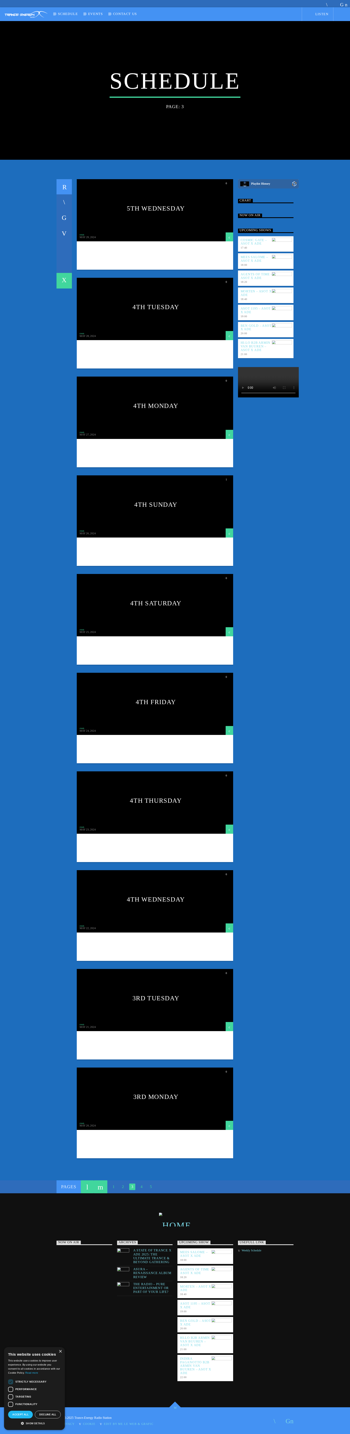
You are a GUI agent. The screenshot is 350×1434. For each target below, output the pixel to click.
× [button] (60, 1351)
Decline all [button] (47, 1414)
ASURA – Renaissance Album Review (152, 1273)
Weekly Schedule (251, 1250)
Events (95, 14)
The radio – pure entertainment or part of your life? (151, 1287)
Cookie (89, 1423)
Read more (31, 1372)
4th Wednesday (156, 899)
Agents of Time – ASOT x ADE (257, 276)
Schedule (68, 14)
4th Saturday (155, 603)
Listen (321, 14)
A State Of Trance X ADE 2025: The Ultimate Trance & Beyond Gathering (152, 1256)
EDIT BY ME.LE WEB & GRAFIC (128, 1423)
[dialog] (34, 1388)
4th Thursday (156, 800)
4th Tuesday (155, 307)
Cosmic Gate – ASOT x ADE (254, 241)
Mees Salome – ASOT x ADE (254, 258)
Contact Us (125, 14)
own (82, 234)
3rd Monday (156, 1096)
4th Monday (155, 405)
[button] (34, 1423)
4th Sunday (155, 504)
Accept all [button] (20, 1414)
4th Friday (156, 702)
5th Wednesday (156, 208)
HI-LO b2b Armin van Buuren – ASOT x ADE (255, 346)
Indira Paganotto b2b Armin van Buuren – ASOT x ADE (195, 1366)
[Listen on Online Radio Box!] (294, 183)
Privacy (68, 1423)
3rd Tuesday (155, 998)
